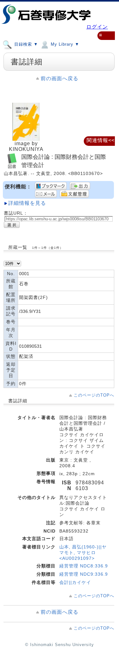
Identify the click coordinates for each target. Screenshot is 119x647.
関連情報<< (101, 140)
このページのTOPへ (94, 395)
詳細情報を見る (27, 203)
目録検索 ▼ (25, 44)
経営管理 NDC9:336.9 (83, 574)
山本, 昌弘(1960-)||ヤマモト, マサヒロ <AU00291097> (83, 552)
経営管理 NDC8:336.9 (83, 565)
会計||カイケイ (75, 582)
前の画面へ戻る (59, 78)
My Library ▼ (64, 44)
